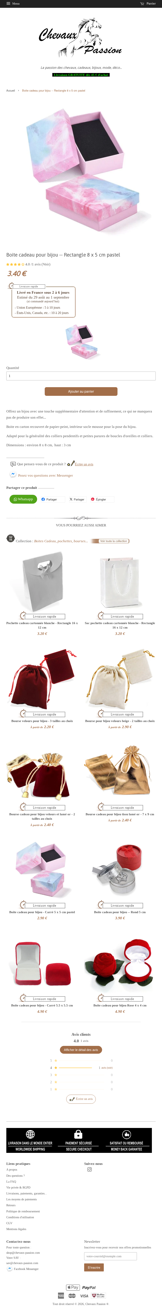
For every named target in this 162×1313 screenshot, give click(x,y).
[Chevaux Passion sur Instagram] (89, 1170)
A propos (11, 1169)
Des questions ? (15, 1175)
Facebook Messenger (26, 1269)
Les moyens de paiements (21, 1199)
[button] (15, 264)
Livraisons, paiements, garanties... (26, 1193)
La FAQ (11, 1181)
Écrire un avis (84, 464)
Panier (151, 3)
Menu (15, 3)
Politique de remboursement (23, 1211)
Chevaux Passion (95, 1304)
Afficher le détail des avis (81, 1050)
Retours (10, 1205)
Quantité (12, 368)
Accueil (10, 90)
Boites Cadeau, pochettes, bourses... (61, 541)
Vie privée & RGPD (18, 1187)
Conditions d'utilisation (20, 1217)
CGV (9, 1223)
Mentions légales (16, 1229)
